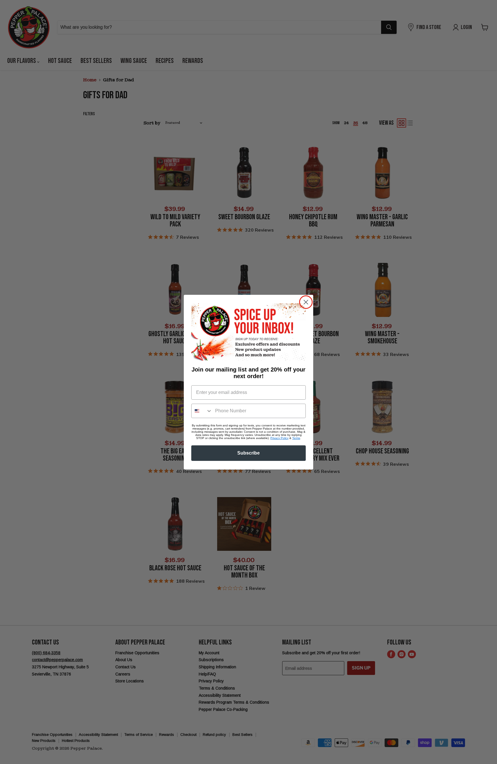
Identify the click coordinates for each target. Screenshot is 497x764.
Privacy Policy (279, 438)
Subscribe (248, 453)
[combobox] (202, 411)
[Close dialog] (306, 302)
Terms (296, 438)
